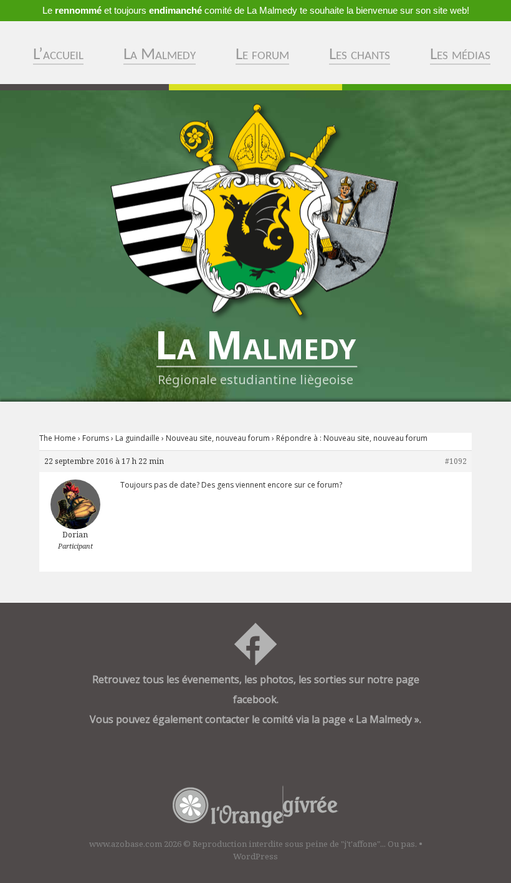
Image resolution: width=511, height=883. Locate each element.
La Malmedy (159, 55)
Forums (95, 438)
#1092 (456, 461)
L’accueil (58, 55)
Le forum (262, 55)
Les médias (460, 55)
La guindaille (137, 438)
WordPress (255, 856)
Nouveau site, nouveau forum (218, 438)
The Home (57, 438)
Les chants (359, 55)
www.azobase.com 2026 (135, 843)
